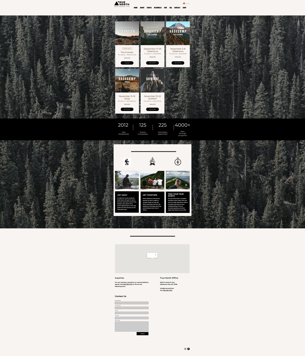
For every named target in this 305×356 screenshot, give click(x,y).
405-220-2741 (127, 284)
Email (116, 310)
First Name (118, 300)
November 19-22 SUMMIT (152, 97)
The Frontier (127, 52)
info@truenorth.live (167, 288)
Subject (117, 315)
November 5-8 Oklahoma (177, 50)
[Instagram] (185, 349)
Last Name (118, 305)
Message (117, 320)
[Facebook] (188, 349)
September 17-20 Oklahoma (152, 50)
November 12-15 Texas (127, 97)
